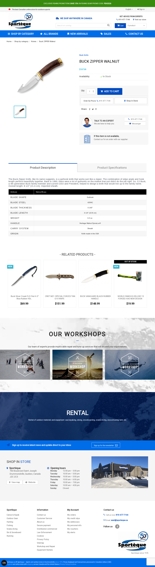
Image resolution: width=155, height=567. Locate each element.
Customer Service (44, 518)
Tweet (92, 110)
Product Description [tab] (43, 167)
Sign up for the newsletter (106, 445)
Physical (9, 564)
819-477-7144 (124, 19)
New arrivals (79, 33)
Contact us (41, 515)
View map (16, 482)
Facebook (117, 526)
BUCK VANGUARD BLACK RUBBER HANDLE (95, 297)
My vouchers (72, 529)
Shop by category (22, 33)
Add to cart (110, 91)
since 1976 (59, 562)
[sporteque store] (119, 472)
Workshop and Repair (46, 546)
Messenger (136, 124)
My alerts (71, 532)
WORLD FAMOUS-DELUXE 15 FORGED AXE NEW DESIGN (131, 297)
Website (31, 482)
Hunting (10, 522)
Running (10, 536)
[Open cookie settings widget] (4, 563)
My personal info (74, 525)
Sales (107, 33)
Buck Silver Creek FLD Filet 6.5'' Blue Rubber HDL (25, 297)
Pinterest (96, 110)
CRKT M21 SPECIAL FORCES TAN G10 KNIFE (60, 297)
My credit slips (73, 518)
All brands (51, 33)
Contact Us (135, 33)
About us (40, 522)
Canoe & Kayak (13, 515)
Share (89, 110)
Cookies (40, 536)
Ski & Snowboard (14, 532)
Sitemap (40, 543)
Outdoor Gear (12, 518)
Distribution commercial (47, 529)
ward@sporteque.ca (119, 520)
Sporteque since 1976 (139, 553)
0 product (131, 26)
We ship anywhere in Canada (76, 18)
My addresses (73, 522)
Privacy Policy (43, 539)
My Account (73, 510)
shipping (30, 564)
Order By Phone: (97, 101)
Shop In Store (131, 101)
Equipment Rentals (45, 550)
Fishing (10, 525)
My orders (71, 515)
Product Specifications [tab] (112, 167)
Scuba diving (12, 529)
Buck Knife (83, 55)
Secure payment (44, 525)
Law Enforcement (44, 532)
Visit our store (140, 19)
